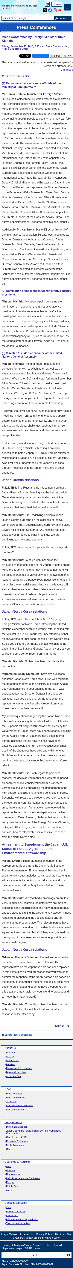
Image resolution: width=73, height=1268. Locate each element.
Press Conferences (16, 1098)
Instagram (55, 9)
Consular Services (15, 1202)
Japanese (56, 4)
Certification (12, 1215)
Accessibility (27, 1234)
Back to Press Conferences (18, 1035)
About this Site (13, 1076)
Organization (12, 1060)
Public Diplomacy (15, 1145)
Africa (9, 1190)
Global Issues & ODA (17, 1137)
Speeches (11, 1101)
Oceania (10, 1170)
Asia (8, 1166)
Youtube (60, 9)
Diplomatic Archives (16, 1072)
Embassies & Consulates (19, 1068)
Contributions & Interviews (19, 1105)
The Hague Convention (18, 1223)
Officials (10, 1056)
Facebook (50, 9)
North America (13, 1174)
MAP (35, 1254)
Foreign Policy (13, 1122)
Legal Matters (9, 1234)
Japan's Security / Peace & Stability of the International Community (33, 1132)
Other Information (15, 1110)
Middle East (12, 1186)
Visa (8, 1207)
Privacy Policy (44, 1234)
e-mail (57, 56)
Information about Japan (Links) (22, 1219)
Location (10, 1064)
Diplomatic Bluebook (16, 1127)
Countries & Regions (17, 1161)
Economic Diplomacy (17, 1141)
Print (69, 55)
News (8, 1089)
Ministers (10, 1053)
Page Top (64, 1026)
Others (9, 1149)
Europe (10, 1182)
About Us (10, 1047)
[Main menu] (67, 7)
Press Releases (14, 1094)
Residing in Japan (15, 1211)
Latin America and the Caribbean (23, 1178)
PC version (47, 5)
